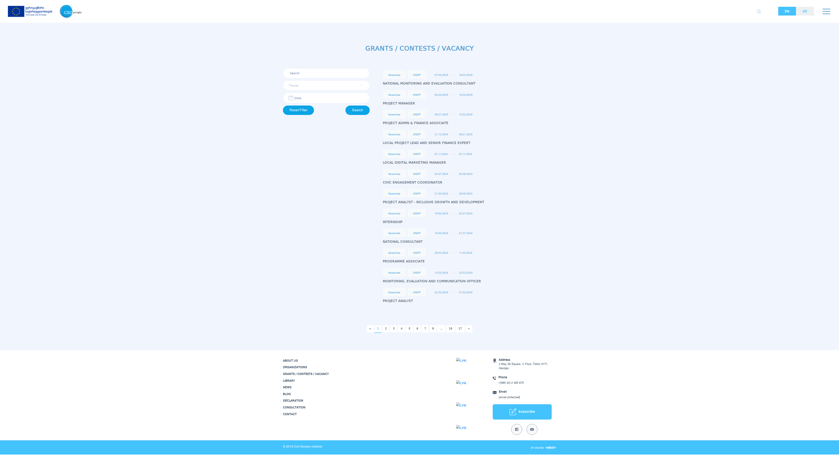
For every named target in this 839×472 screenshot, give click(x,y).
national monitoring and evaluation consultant (429, 83)
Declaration (293, 400)
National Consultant (403, 242)
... (441, 328)
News (287, 387)
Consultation (294, 407)
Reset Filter (298, 110)
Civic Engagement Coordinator (412, 182)
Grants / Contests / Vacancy (306, 374)
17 (460, 328)
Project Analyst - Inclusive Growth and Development (433, 202)
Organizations (295, 367)
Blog (287, 394)
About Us (290, 360)
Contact (290, 414)
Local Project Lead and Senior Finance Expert (426, 143)
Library (289, 380)
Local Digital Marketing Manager (414, 163)
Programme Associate (404, 261)
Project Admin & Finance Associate (415, 123)
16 (450, 328)
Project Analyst (398, 301)
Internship (392, 222)
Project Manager (399, 103)
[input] (326, 98)
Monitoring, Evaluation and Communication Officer (432, 281)
